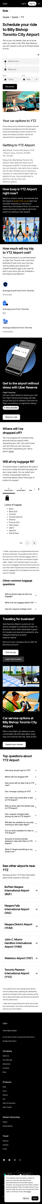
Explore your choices (14, 744)
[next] (38, 489)
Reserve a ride (11, 417)
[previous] (34, 489)
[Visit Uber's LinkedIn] (4, 1160)
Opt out (26, 1198)
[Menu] (39, 4)
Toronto (15, 17)
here (19, 268)
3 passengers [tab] (21, 489)
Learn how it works (13, 659)
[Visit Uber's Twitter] (20, 1160)
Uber (5, 3)
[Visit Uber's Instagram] (14, 1160)
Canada (6, 17)
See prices (9, 87)
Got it (35, 1198)
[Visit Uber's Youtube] (9, 1160)
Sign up (32, 4)
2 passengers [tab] (8, 489)
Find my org (10, 652)
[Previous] (27, 543)
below (11, 451)
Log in (24, 4)
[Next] (34, 543)
